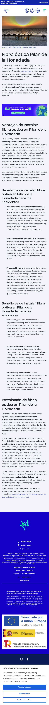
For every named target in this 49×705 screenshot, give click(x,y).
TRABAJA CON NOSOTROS (25, 573)
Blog (9, 47)
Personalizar (24, 693)
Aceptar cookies (24, 687)
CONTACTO (24, 580)
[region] (24, 685)
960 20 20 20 (43, 2)
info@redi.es (19, 1)
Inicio (3, 47)
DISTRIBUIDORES (24, 577)
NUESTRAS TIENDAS (24, 570)
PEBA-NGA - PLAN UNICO (9, 3)
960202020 (26, 542)
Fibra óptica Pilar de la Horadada (24, 47)
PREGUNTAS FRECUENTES (24, 567)
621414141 (26, 545)
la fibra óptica (26, 71)
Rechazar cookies (24, 700)
